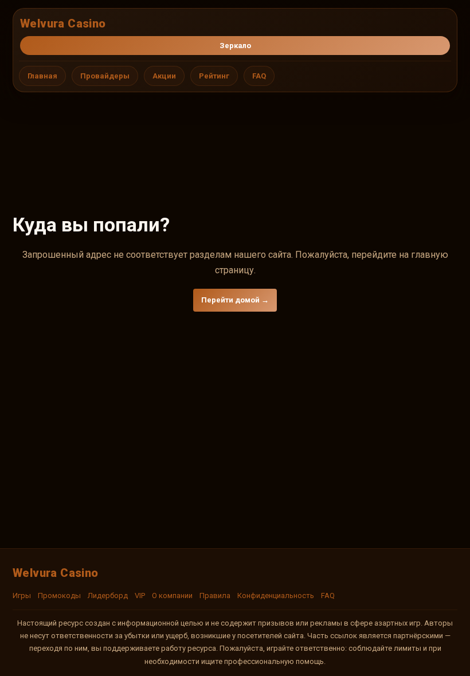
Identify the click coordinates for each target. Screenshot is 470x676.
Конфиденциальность (275, 595)
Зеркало (235, 45)
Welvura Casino (63, 23)
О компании (172, 595)
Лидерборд (108, 595)
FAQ (259, 76)
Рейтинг (214, 76)
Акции (164, 76)
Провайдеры (105, 76)
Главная (42, 76)
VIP (140, 595)
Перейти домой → (235, 300)
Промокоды (59, 595)
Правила (214, 595)
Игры (22, 595)
